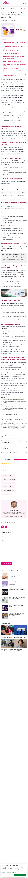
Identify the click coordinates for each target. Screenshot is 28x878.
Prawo (4, 8)
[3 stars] (6, 463)
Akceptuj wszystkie (20, 874)
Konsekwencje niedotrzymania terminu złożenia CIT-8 (14, 65)
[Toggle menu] (25, 3)
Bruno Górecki (4, 20)
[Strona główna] (1, 8)
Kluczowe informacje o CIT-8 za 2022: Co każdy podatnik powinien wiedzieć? (14, 74)
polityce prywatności (14, 872)
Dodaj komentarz (7, 563)
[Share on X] (6, 527)
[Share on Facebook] (2, 527)
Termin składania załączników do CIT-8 (12, 61)
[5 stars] (10, 463)
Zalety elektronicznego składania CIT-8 (13, 70)
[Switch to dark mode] (23, 3)
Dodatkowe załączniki (9, 58)
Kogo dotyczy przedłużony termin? (12, 50)
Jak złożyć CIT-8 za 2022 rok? (10, 68)
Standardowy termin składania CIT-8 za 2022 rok (14, 43)
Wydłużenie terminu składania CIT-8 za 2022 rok (13, 47)
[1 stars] (2, 463)
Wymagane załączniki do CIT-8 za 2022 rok (13, 56)
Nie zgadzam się (8, 874)
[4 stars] (8, 463)
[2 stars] (4, 463)
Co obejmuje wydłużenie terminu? (11, 53)
